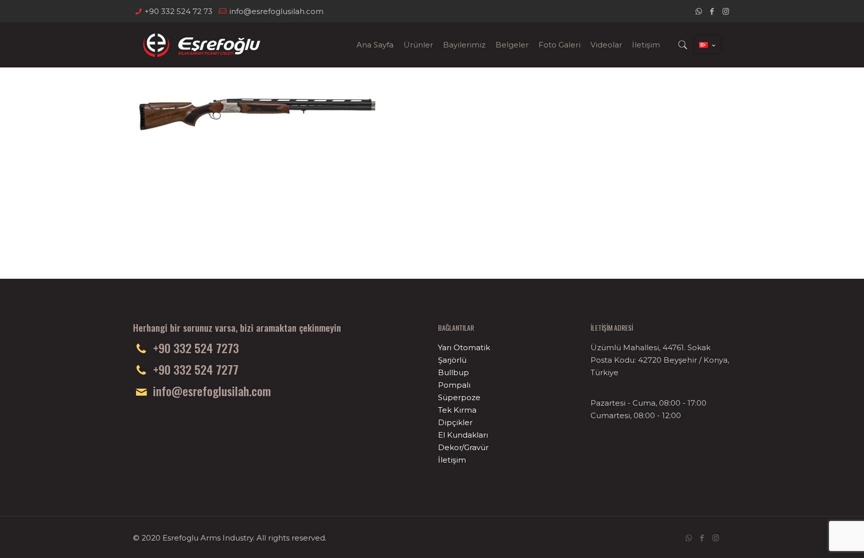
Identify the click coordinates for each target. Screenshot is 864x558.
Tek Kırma (457, 410)
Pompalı (454, 385)
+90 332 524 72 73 (178, 11)
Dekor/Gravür (463, 447)
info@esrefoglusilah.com (276, 11)
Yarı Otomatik (464, 347)
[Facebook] (712, 11)
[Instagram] (725, 11)
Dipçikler (455, 422)
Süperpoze (459, 397)
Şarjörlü (452, 360)
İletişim (452, 460)
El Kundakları (463, 435)
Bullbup (453, 372)
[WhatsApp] (699, 11)
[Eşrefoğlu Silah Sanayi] (201, 44)
